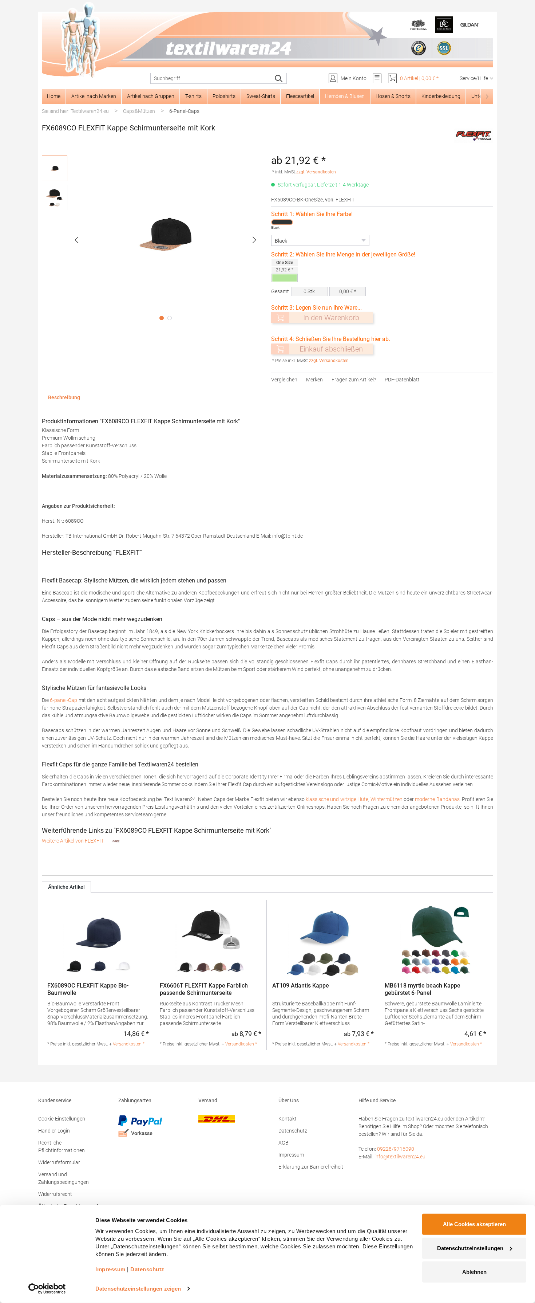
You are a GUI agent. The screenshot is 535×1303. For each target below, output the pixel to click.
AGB (283, 1143)
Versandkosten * (128, 1044)
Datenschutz (292, 1131)
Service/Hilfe (474, 78)
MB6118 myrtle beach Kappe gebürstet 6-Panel (422, 989)
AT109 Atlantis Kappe (300, 985)
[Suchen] (279, 78)
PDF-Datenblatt (402, 379)
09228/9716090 (395, 1149)
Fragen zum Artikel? (354, 379)
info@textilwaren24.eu (399, 1156)
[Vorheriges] (76, 240)
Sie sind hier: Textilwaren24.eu (75, 111)
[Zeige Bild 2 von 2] (169, 318)
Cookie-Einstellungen (61, 1119)
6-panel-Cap (63, 700)
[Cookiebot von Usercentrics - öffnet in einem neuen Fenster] (47, 1288)
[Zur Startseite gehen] (267, 40)
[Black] (282, 222)
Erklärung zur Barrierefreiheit (310, 1167)
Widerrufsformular (59, 1162)
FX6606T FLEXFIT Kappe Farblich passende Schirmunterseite (204, 989)
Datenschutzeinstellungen (470, 1248)
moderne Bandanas (437, 799)
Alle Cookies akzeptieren (474, 1224)
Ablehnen (474, 1272)
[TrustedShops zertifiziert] (418, 48)
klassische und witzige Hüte (337, 799)
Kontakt (287, 1119)
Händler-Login (54, 1131)
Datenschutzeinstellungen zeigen (138, 1289)
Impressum (291, 1155)
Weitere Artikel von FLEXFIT (73, 841)
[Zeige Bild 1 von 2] (161, 318)
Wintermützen (386, 799)
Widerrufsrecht (55, 1194)
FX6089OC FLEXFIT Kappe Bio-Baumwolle (87, 989)
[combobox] (211, 78)
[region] (153, 240)
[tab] (64, 397)
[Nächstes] (254, 240)
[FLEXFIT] (473, 135)
